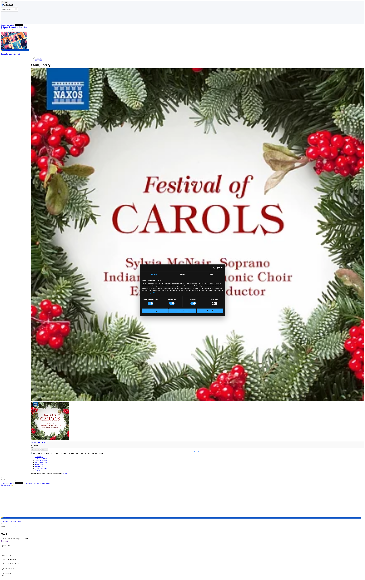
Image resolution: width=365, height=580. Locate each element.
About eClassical (41, 461)
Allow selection (182, 311)
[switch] (172, 303)
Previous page (36, 449)
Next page (44, 449)
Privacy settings (40, 468)
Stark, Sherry (39, 60)
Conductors (23, 27)
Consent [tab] (154, 274)
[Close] (1, 477)
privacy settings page (153, 293)
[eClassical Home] (16, 5)
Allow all (210, 311)
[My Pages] (4, 21)
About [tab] (211, 274)
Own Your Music (41, 459)
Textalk (64, 473)
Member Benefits (41, 462)
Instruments (16, 54)
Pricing (37, 470)
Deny (155, 311)
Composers (5, 25)
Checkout (4, 541)
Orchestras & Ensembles (9, 27)
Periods (9, 54)
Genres (3, 54)
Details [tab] (182, 274)
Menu (5, 2)
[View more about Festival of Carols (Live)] (197, 401)
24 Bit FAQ (39, 464)
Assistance (39, 466)
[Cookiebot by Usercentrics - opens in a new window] (215, 267)
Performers (19, 25)
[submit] (15, 480)
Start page (39, 457)
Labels (12, 25)
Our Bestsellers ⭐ (7, 29)
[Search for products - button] (16, 8)
